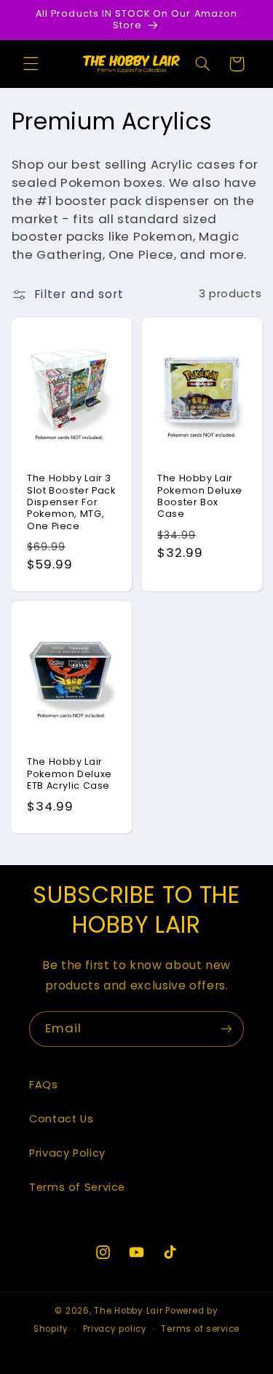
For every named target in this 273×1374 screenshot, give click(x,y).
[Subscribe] (226, 1029)
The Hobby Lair (128, 1311)
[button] (30, 64)
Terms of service (200, 1329)
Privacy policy (115, 1329)
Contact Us (61, 1119)
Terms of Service (77, 1187)
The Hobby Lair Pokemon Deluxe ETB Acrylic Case (69, 774)
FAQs (43, 1084)
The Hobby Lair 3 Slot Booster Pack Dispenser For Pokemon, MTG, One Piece (71, 502)
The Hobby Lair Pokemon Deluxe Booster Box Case (199, 496)
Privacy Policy (67, 1153)
